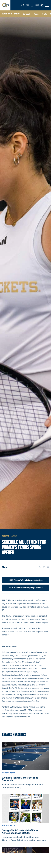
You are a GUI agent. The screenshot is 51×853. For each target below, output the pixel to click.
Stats (44, 14)
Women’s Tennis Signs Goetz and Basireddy (20, 779)
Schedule (26, 14)
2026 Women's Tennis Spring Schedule (25, 587)
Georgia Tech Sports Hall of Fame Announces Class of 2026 (20, 831)
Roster (36, 14)
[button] (23, 5)
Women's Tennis (10, 13)
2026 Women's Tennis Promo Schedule (25, 580)
